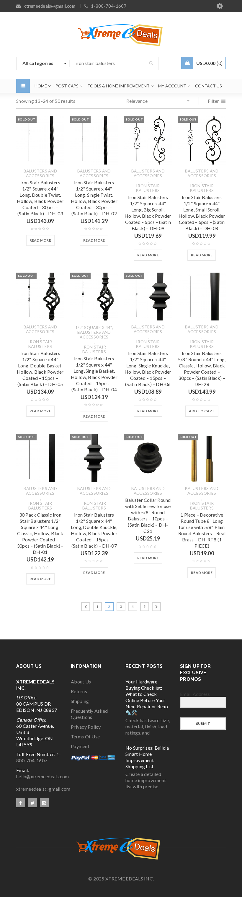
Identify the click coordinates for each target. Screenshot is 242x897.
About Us (81, 681)
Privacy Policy (86, 727)
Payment (80, 746)
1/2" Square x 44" (93, 327)
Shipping (80, 701)
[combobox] (43, 63)
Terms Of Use (85, 736)
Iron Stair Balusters (148, 188)
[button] (201, 411)
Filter (213, 101)
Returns (79, 691)
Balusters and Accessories (40, 173)
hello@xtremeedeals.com (42, 776)
